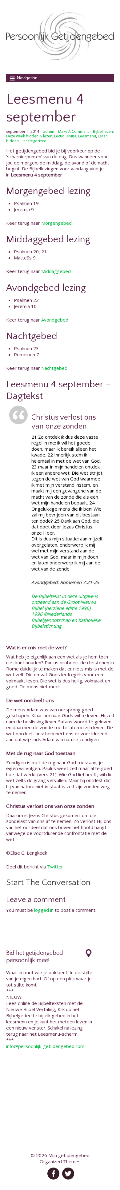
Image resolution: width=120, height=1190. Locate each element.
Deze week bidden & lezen (29, 136)
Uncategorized (33, 141)
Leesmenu (87, 136)
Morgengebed (56, 223)
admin (48, 131)
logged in (44, 910)
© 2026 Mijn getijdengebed (60, 1155)
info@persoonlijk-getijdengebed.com (45, 1046)
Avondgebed (54, 320)
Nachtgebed (54, 368)
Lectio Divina (65, 136)
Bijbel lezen (103, 131)
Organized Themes (60, 1161)
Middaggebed (56, 271)
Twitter (55, 867)
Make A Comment (73, 131)
